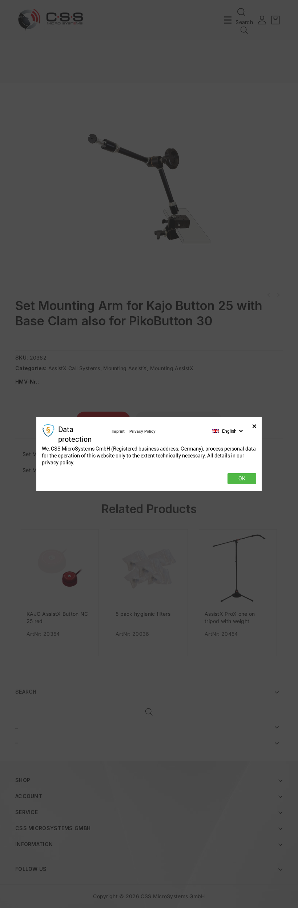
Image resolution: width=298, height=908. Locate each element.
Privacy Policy (142, 431)
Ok (241, 478)
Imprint (118, 431)
